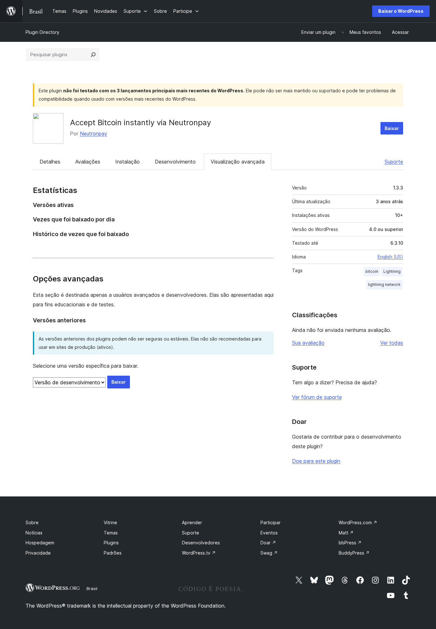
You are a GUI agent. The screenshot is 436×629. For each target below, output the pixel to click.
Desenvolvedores (201, 542)
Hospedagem (40, 542)
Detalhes (50, 161)
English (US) (390, 256)
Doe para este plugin (316, 461)
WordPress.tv (199, 553)
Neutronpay (93, 133)
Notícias (34, 532)
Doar (268, 542)
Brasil (91, 588)
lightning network (384, 284)
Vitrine (110, 522)
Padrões (113, 553)
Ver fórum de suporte (317, 397)
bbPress (350, 542)
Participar (270, 522)
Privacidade (38, 553)
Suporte (394, 161)
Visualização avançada (238, 161)
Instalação (127, 161)
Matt (346, 532)
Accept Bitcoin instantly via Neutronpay (140, 122)
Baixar (392, 128)
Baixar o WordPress (401, 11)
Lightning (392, 271)
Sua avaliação (308, 343)
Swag (269, 553)
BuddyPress (354, 553)
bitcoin (371, 271)
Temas (111, 532)
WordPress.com (358, 522)
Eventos (269, 532)
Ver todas (391, 343)
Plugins (111, 542)
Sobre (32, 522)
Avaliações (87, 161)
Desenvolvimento (175, 161)
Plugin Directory (42, 32)
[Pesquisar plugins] (93, 54)
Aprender (192, 522)
